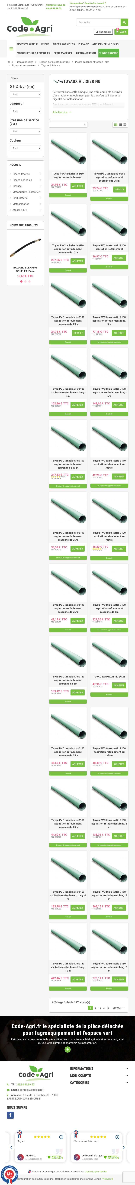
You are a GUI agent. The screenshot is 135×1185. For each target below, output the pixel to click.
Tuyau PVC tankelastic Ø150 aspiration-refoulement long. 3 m (109, 824)
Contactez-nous (54, 5)
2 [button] (25, 281)
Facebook (10, 1115)
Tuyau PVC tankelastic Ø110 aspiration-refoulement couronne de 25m (67, 536)
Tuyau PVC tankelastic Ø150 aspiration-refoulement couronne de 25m (67, 824)
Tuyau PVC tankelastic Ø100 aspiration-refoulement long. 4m (68, 392)
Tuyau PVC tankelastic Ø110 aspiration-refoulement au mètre (109, 464)
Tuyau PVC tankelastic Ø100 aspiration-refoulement (109, 247)
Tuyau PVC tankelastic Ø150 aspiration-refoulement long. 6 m (109, 967)
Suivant (118, 1007)
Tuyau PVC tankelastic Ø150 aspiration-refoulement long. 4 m (68, 895)
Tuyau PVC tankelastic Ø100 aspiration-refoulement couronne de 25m (67, 321)
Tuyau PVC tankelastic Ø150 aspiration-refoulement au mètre (109, 752)
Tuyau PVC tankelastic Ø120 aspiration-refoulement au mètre (109, 536)
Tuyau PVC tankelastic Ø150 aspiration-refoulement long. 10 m (68, 967)
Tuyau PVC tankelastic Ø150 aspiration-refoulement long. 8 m (109, 895)
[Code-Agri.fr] (30, 26)
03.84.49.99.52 (53, 8)
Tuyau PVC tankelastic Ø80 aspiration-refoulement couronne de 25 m (109, 177)
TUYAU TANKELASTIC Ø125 (109, 676)
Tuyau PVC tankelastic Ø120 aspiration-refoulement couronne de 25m (67, 608)
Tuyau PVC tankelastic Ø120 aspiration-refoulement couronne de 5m (67, 680)
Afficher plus (62, 112)
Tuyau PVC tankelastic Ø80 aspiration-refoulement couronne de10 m (68, 249)
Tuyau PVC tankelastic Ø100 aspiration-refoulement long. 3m (109, 321)
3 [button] (29, 281)
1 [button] (21, 281)
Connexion (103, 31)
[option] (25, 255)
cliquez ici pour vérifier (96, 1171)
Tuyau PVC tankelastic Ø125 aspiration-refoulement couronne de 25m (67, 752)
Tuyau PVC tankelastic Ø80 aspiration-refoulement (68, 175)
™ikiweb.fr (107, 1178)
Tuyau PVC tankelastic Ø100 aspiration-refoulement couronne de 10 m (67, 464)
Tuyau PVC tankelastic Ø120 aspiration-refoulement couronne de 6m (109, 608)
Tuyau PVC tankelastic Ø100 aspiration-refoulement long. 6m (109, 392)
